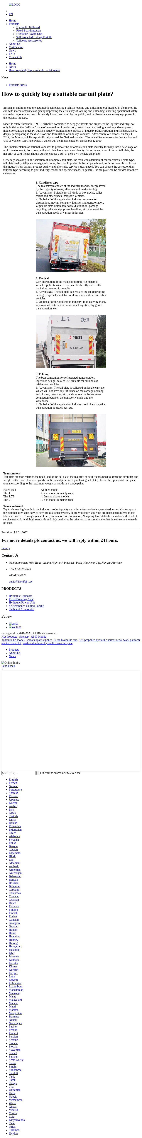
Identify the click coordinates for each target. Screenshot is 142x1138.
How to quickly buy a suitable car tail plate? (34, 70)
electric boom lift (11, 643)
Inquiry (5, 548)
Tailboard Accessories (29, 40)
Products (14, 23)
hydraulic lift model (12, 639)
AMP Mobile (38, 636)
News (12, 50)
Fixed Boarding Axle (28, 30)
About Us (14, 43)
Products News (18, 84)
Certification (16, 47)
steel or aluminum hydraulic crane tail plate (47, 643)
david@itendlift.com (21, 581)
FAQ (12, 53)
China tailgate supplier (39, 639)
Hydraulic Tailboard (28, 27)
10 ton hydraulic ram (65, 639)
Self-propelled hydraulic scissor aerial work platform (109, 639)
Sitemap (24, 636)
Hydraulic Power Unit (29, 33)
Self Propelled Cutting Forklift (34, 37)
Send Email (8, 665)
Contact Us (15, 57)
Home (12, 20)
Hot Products (9, 636)
